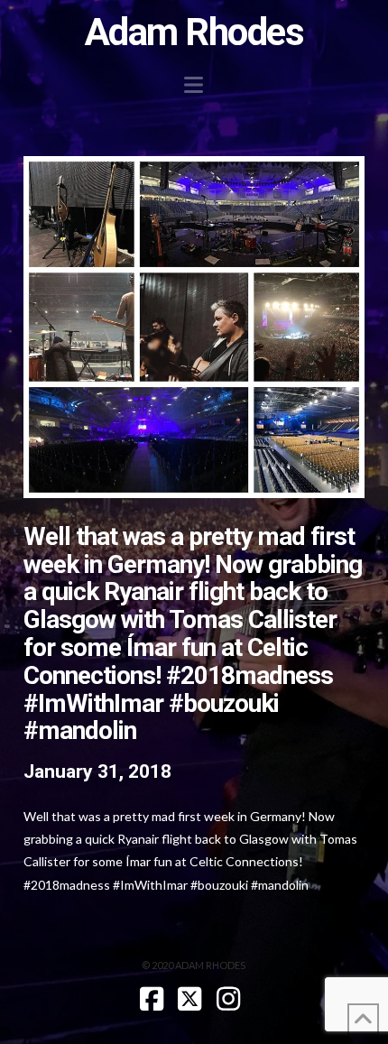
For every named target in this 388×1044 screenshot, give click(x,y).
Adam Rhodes (194, 32)
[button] (193, 85)
